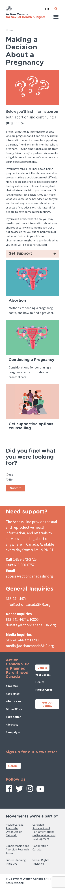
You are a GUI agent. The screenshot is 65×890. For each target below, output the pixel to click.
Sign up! (13, 766)
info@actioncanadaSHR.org (28, 604)
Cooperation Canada (40, 847)
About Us (12, 686)
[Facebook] (9, 789)
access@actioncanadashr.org (29, 576)
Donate (42, 667)
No (11, 479)
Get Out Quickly (47, 704)
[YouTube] (40, 790)
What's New (13, 701)
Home (9, 30)
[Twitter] (19, 790)
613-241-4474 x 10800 (22, 619)
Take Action (13, 717)
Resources (13, 693)
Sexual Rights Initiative (40, 861)
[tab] (32, 254)
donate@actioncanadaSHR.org (31, 625)
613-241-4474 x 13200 (22, 640)
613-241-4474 (16, 598)
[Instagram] (30, 789)
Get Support (20, 253)
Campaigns (13, 732)
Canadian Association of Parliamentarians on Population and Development (43, 832)
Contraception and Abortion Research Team (17, 849)
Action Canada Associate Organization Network (14, 830)
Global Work (14, 709)
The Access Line (18, 521)
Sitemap (19, 882)
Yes (11, 474)
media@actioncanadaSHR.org (30, 645)
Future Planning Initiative (16, 861)
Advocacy (12, 724)
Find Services (43, 689)
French (47, 7)
